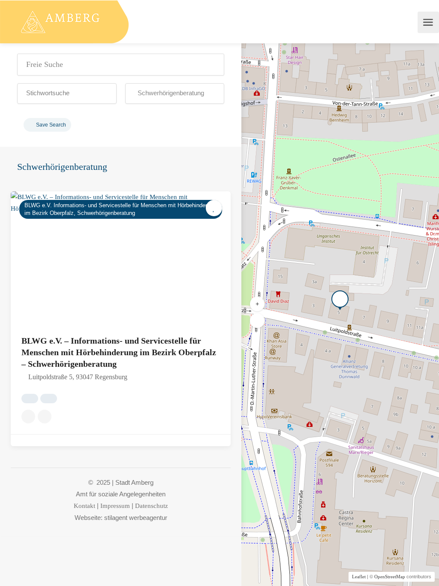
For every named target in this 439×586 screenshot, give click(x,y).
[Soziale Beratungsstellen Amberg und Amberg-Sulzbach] (64, 21)
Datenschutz (151, 505)
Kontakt (84, 505)
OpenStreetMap (389, 576)
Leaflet (359, 576)
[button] (67, 93)
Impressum (115, 505)
